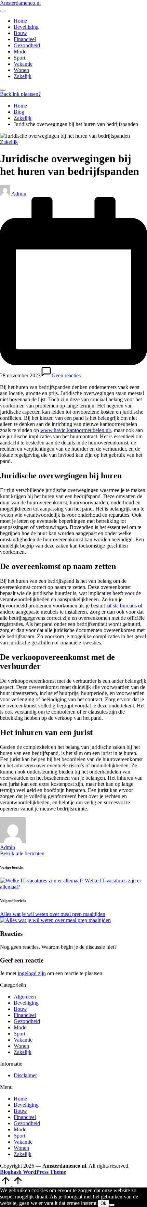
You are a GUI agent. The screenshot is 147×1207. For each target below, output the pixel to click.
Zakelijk (9, 142)
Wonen (21, 1046)
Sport (19, 1033)
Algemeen (25, 996)
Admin (7, 847)
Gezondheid (27, 1021)
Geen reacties (66, 375)
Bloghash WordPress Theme (33, 1172)
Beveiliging (26, 1003)
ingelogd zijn (32, 973)
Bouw (20, 1009)
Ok (103, 1203)
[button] (20, 94)
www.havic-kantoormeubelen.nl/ (75, 430)
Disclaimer (25, 1075)
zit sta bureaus (121, 605)
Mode (20, 1027)
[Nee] (112, 1205)
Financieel (25, 1015)
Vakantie (23, 1040)
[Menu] (2, 11)
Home (20, 1099)
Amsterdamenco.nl (20, 3)
